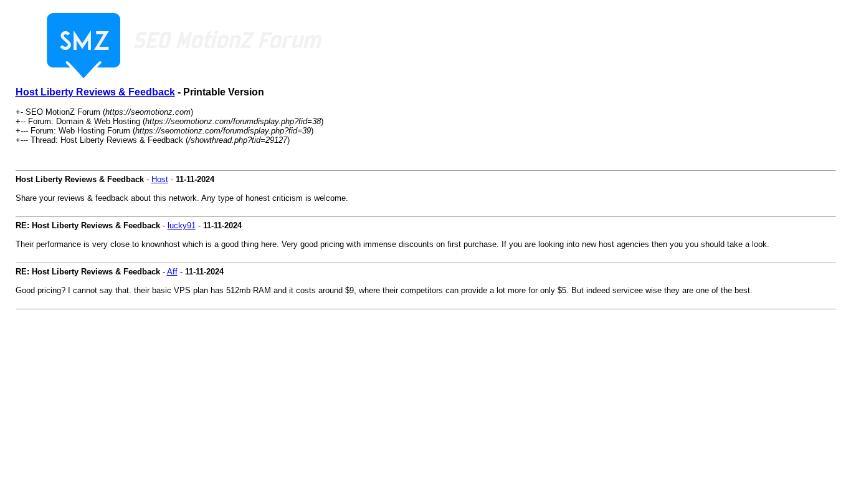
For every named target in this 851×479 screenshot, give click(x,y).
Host (159, 179)
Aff (172, 271)
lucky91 (182, 225)
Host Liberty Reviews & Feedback (95, 92)
